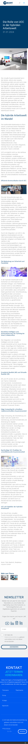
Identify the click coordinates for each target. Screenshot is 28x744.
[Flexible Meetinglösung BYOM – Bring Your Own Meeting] (4, 577)
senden (22, 731)
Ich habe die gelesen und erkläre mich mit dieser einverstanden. (15, 722)
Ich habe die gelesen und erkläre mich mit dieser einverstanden (14, 638)
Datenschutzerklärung (12, 637)
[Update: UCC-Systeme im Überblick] (14, 577)
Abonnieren (14, 647)
